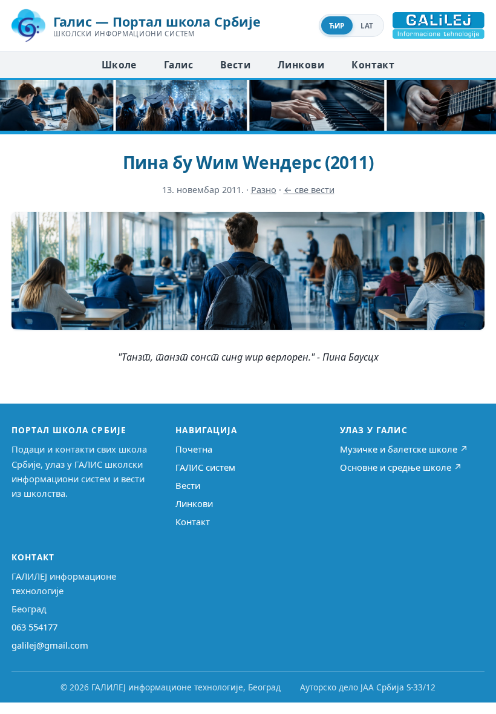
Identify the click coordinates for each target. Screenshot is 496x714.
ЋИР (337, 25)
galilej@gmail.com (49, 645)
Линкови (301, 64)
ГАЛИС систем (205, 467)
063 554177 (34, 627)
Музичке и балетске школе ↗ (404, 449)
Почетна (193, 449)
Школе (119, 64)
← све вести (309, 189)
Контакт (372, 64)
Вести (235, 64)
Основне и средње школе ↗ (401, 467)
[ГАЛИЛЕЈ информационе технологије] (439, 25)
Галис (178, 64)
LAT (367, 25)
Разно (263, 189)
